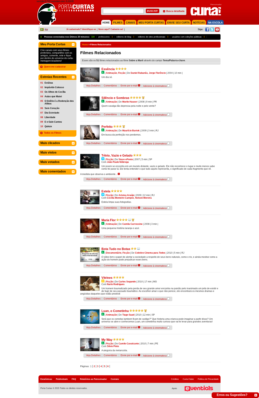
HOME (106, 22)
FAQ (74, 379)
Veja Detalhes (93, 85)
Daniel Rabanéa (139, 73)
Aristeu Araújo (126, 195)
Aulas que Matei (53, 96)
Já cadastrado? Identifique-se (81, 29)
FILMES (117, 22)
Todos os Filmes (52, 133)
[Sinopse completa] (119, 174)
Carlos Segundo (127, 281)
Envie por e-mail (129, 85)
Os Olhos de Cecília (55, 92)
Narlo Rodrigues (116, 284)
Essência (108, 69)
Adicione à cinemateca (155, 86)
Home (85, 44)
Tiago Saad (128, 314)
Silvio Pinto (113, 346)
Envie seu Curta (178, 22)
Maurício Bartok (131, 130)
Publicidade (62, 379)
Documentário (113, 252)
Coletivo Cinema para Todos (150, 252)
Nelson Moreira (143, 198)
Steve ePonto (126, 159)
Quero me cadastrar (55, 66)
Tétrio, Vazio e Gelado (117, 155)
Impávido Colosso (54, 87)
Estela (105, 191)
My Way (106, 339)
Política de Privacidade (208, 379)
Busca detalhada (175, 11)
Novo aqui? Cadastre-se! (110, 29)
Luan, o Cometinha (115, 311)
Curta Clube (188, 379)
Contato (115, 379)
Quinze (48, 126)
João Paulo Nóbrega (118, 162)
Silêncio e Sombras (115, 98)
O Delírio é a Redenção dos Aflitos (59, 102)
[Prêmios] (143, 97)
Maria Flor (108, 220)
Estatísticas (46, 379)
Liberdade (50, 117)
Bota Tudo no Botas (115, 249)
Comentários (110, 85)
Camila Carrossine (132, 224)
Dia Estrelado (52, 112)
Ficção (121, 73)
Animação (111, 73)
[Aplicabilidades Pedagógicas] (129, 220)
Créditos (175, 379)
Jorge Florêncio (157, 73)
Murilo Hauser (129, 101)
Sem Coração (52, 108)
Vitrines (106, 277)
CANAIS (130, 22)
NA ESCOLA (215, 22)
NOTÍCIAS (199, 22)
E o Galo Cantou (53, 122)
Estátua (49, 82)
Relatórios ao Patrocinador (93, 379)
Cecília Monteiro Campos (120, 198)
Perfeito (107, 126)
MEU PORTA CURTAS (151, 22)
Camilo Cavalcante (129, 343)
